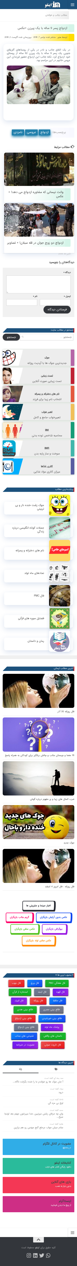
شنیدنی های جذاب (24, 1036)
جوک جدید (69, 843)
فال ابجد (42, 992)
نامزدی (18, 132)
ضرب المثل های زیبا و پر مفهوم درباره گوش (52, 799)
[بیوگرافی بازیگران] (54, 933)
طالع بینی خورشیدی (52, 1018)
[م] (48, 1255)
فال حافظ (57, 1001)
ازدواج (44, 132)
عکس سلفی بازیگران (25, 929)
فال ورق (35, 983)
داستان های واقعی (53, 1036)
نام (35, 296)
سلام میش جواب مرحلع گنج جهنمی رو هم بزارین (38, 1127)
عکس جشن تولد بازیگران (38, 940)
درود (61, 1092)
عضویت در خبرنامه (25, 1045)
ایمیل (67, 296)
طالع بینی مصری (51, 1009)
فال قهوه (60, 992)
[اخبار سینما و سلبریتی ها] (38, 910)
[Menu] (72, 4)
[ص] (28, 1255)
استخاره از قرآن (20, 992)
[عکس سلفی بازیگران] (24, 933)
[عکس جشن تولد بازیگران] (38, 944)
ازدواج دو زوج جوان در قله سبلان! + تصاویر (35, 243)
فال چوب (16, 983)
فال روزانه (38, 1001)
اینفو (37, 1248)
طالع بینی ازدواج (23, 1018)
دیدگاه (67, 272)
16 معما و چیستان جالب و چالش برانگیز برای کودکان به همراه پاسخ (39, 755)
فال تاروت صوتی (52, 1045)
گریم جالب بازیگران (19, 917)
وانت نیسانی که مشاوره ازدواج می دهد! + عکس (35, 194)
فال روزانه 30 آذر (65, 711)
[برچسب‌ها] (56, 1069)
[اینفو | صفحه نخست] (49, 4)
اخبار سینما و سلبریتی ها (38, 906)
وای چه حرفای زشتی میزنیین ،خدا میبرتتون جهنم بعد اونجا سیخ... (33, 1115)
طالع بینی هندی (25, 1009)
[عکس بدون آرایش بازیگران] (53, 921)
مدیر (59, 37)
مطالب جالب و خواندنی (56, 15)
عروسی (31, 132)
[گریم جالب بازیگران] (19, 921)
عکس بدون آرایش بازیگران (53, 917)
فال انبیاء (19, 1001)
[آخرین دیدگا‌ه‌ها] (20, 1069)
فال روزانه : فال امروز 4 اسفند (59, 887)
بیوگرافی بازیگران (54, 929)
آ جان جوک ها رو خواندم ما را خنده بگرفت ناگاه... (38, 1082)
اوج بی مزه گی (55, 1103)
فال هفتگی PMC (57, 983)
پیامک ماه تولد (51, 1027)
